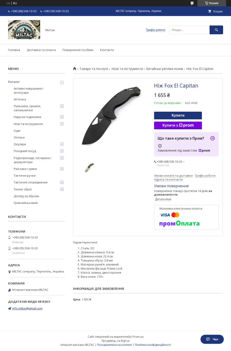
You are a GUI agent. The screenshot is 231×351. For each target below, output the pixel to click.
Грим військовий (26, 203)
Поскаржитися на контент (114, 345)
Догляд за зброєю (26, 196)
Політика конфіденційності (153, 345)
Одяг (17, 131)
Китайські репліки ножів (164, 69)
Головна (14, 50)
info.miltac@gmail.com (27, 308)
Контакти (107, 50)
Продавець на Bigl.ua (115, 341)
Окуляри (20, 144)
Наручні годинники (27, 117)
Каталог (14, 82)
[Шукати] (216, 29)
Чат (215, 339)
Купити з (170, 125)
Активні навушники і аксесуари (28, 90)
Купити (178, 115)
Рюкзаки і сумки (25, 169)
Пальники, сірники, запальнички (27, 108)
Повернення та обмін (77, 50)
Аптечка (20, 99)
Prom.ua (138, 337)
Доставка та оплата (41, 50)
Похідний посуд (25, 151)
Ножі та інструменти (127, 69)
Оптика (19, 137)
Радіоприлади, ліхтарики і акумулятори (32, 160)
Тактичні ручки (25, 175)
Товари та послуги (93, 69)
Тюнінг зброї (23, 189)
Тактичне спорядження (30, 182)
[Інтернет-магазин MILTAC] (24, 38)
